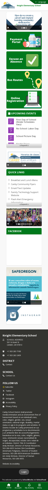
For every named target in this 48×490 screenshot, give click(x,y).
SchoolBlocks (28, 480)
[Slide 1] (22, 28)
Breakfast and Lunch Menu (24, 180)
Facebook (10, 394)
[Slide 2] (24, 28)
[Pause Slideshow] (8, 27)
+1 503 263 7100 (14, 351)
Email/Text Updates (21, 188)
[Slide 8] (31, 224)
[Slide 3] (26, 28)
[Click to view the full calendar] (9, 113)
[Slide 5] (25, 224)
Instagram (10, 398)
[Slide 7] (29, 224)
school (8, 372)
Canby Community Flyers (23, 184)
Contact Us (10, 375)
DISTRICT (8, 361)
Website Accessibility (11, 464)
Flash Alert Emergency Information (22, 201)
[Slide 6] (27, 224)
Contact (9, 364)
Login (24, 472)
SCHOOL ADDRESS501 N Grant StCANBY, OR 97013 (15, 342)
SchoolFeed (41, 480)
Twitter (9, 391)
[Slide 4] (23, 224)
